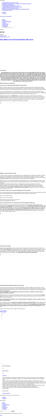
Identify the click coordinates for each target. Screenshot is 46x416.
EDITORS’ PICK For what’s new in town (10, 2)
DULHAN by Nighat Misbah (8, 4)
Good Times (3, 311)
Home (3, 19)
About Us (4, 20)
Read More (4, 375)
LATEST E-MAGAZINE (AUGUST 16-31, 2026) (12, 6)
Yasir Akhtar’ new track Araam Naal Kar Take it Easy (16, 39)
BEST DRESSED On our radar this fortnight (11, 5)
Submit (13, 411)
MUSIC (2, 36)
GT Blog (4, 22)
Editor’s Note (4, 406)
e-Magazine (5, 25)
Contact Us (5, 26)
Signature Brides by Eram (7, 10)
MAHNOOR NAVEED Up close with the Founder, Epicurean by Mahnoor (16, 3)
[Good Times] (6, 16)
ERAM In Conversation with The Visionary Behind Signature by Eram (15, 9)
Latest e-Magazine (6, 21)
